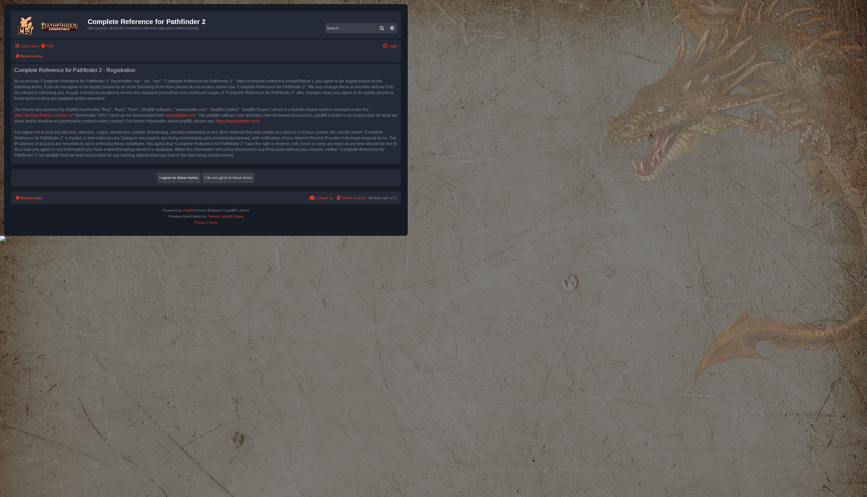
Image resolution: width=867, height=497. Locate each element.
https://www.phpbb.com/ (237, 121)
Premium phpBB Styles (226, 216)
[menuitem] (47, 46)
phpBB (188, 210)
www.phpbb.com (181, 115)
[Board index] (50, 24)
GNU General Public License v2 (43, 115)
